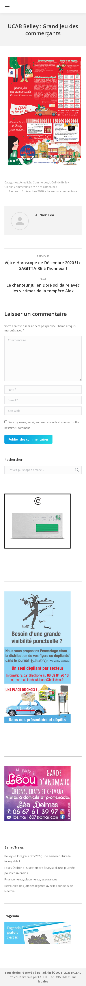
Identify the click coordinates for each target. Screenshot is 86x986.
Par (13, 191)
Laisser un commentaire (62, 191)
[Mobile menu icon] (7, 6)
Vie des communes (45, 187)
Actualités (25, 182)
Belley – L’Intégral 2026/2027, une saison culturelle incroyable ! (37, 858)
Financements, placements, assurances (30, 879)
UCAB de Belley (59, 182)
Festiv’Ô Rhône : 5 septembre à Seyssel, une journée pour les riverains (39, 870)
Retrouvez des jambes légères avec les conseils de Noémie (38, 888)
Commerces (40, 182)
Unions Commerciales (18, 187)
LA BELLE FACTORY (49, 977)
